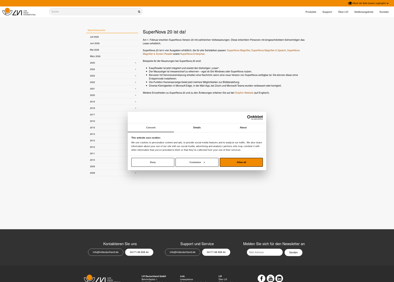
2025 (92, 62)
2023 (92, 75)
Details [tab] (197, 127)
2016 (92, 120)
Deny (153, 162)
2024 (92, 69)
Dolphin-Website (244, 92)
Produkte (311, 12)
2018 (92, 108)
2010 (92, 159)
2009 (92, 166)
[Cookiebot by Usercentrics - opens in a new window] (249, 117)
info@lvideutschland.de (106, 252)
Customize (195, 162)
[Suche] (96, 11)
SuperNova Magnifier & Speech (268, 50)
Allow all (241, 162)
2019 (92, 101)
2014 (92, 133)
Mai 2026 (94, 49)
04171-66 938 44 (139, 252)
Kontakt (384, 12)
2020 (92, 95)
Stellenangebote (363, 12)
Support (327, 12)
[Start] (19, 11)
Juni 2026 (95, 43)
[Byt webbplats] (344, 3)
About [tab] (243, 127)
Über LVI (343, 12)
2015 (92, 127)
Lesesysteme (186, 279)
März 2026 (95, 56)
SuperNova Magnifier (238, 50)
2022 (92, 82)
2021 (92, 88)
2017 (92, 114)
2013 (92, 140)
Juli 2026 (94, 36)
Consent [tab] (150, 127)
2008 (92, 172)
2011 (92, 153)
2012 (92, 146)
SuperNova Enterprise (192, 54)
